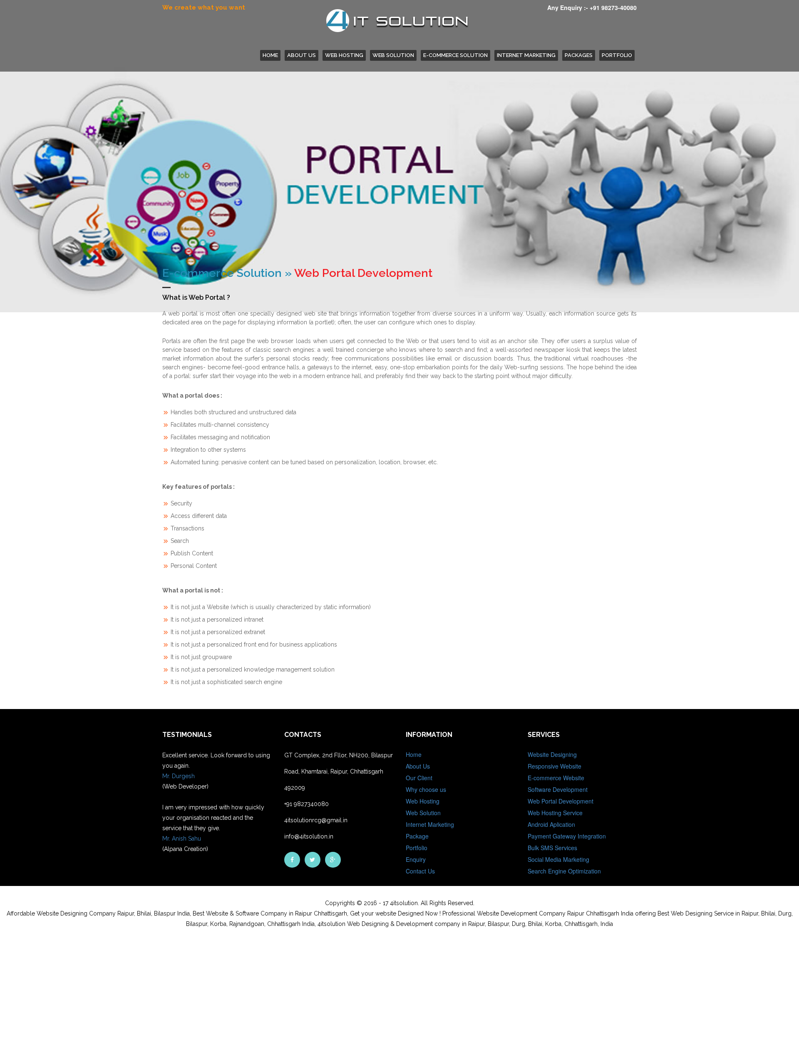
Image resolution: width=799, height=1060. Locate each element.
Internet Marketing (526, 55)
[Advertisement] (249, 1000)
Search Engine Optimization (564, 871)
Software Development (558, 789)
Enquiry (416, 859)
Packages (579, 55)
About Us (301, 55)
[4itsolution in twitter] (312, 860)
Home (414, 754)
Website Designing (552, 754)
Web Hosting (344, 55)
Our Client (419, 778)
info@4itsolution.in (308, 836)
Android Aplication (551, 824)
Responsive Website (554, 766)
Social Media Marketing (558, 859)
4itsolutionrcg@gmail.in (315, 820)
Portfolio (617, 55)
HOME (270, 55)
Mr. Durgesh (178, 776)
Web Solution (393, 55)
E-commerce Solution (455, 55)
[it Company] (333, 860)
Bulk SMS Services (552, 848)
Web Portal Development (560, 801)
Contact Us (420, 871)
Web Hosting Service (555, 813)
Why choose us (426, 789)
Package (417, 836)
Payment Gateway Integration (567, 836)
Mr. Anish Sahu (181, 838)
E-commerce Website (556, 778)
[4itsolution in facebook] (292, 860)
